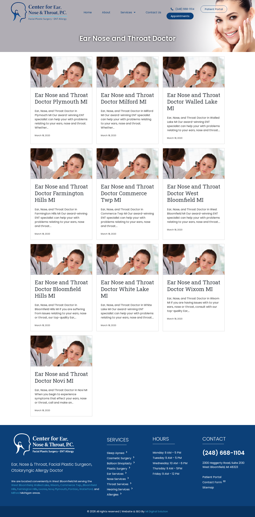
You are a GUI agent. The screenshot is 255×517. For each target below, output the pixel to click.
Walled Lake (41, 485)
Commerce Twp (70, 485)
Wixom (54, 485)
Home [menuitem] (88, 12)
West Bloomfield (22, 485)
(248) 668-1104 (223, 453)
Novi (51, 489)
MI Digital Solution (157, 511)
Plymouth (61, 489)
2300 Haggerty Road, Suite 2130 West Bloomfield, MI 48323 (223, 465)
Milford (15, 493)
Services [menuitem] (126, 12)
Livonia (43, 489)
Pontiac (73, 489)
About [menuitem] (106, 12)
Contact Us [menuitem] (153, 12)
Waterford (86, 489)
